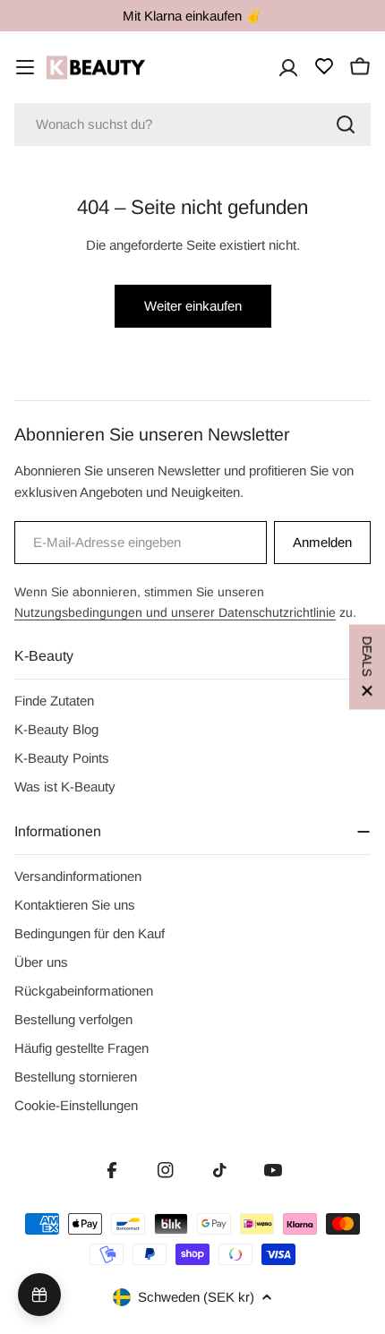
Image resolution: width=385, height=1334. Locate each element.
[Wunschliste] (324, 66)
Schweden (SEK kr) (196, 1296)
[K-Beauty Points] (39, 1294)
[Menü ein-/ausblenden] (25, 67)
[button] (367, 667)
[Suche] (345, 124)
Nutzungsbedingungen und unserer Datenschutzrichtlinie (175, 612)
